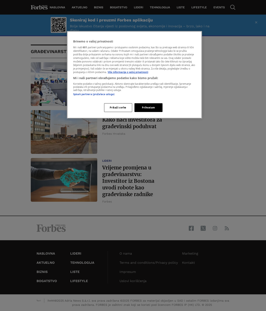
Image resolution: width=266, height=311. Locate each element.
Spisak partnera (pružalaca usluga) (94, 94)
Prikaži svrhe (118, 107)
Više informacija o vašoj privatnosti (128, 72)
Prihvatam (148, 107)
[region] (134, 74)
